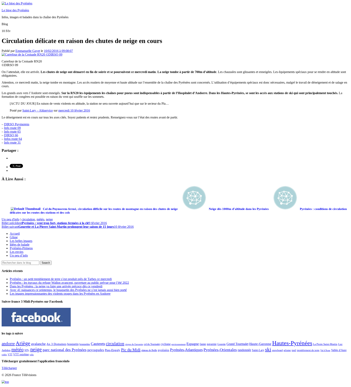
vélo (32, 355)
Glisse (14, 237)
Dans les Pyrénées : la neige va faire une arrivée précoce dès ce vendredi (56, 286)
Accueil (15, 233)
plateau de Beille (149, 350)
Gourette (221, 344)
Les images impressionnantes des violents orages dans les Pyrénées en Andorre (60, 293)
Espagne (192, 344)
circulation (28, 219)
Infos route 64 (13, 139)
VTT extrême (21, 354)
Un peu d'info (10, 219)
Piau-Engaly (112, 350)
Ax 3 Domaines (56, 344)
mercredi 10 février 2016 (74, 110)
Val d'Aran (325, 350)
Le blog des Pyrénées (15, 10)
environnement (178, 344)
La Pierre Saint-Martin (325, 344)
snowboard (277, 350)
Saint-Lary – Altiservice (37, 110)
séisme (287, 350)
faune (203, 344)
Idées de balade (19, 244)
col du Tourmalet (152, 344)
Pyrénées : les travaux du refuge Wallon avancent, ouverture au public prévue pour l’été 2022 (69, 282)
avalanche (38, 344)
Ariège (23, 343)
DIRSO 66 (11, 135)
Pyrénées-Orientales (220, 350)
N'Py (26, 350)
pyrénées (163, 350)
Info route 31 (12, 142)
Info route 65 (12, 131)
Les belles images (21, 241)
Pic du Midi (131, 349)
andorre (8, 343)
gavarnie (212, 344)
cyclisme (166, 344)
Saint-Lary (258, 350)
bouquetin (73, 344)
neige (49, 219)
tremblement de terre (308, 350)
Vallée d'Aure (339, 350)
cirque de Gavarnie (134, 344)
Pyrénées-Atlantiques (186, 350)
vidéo (4, 354)
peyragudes (95, 350)
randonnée (244, 350)
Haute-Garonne (260, 344)
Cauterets (98, 344)
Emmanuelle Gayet (27, 51)
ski (268, 349)
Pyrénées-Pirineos (21, 248)
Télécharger (9, 368)
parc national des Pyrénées (65, 350)
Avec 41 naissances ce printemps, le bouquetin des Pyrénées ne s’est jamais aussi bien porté (68, 290)
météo (40, 219)
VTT (10, 354)
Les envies (16, 252)
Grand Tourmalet (237, 344)
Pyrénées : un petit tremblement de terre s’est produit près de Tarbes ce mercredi (61, 279)
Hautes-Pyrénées (292, 343)
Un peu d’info (19, 255)
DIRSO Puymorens (16, 124)
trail (294, 350)
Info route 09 (12, 128)
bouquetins (84, 344)
